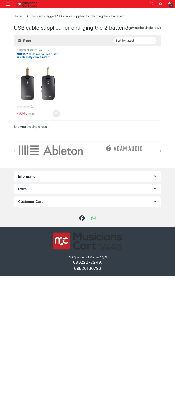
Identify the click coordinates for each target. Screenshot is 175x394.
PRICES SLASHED (27, 50)
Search (151, 4)
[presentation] (160, 151)
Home (18, 16)
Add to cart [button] (56, 113)
